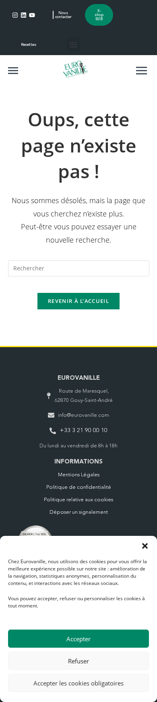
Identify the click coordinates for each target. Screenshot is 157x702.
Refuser (78, 661)
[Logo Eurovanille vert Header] (75, 69)
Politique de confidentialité (78, 487)
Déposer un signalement (79, 512)
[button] (145, 546)
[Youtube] (32, 15)
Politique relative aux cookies (78, 499)
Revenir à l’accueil (78, 301)
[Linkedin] (24, 15)
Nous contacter (63, 15)
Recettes (28, 45)
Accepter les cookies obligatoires (78, 683)
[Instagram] (15, 15)
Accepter (78, 639)
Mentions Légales (78, 475)
